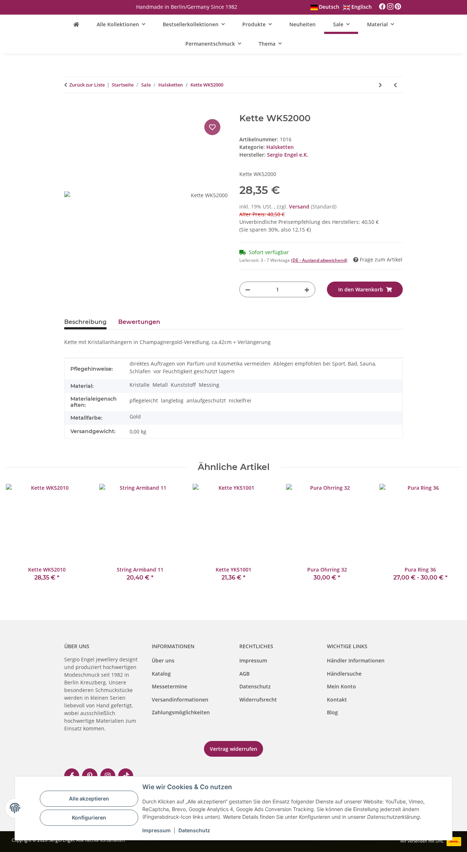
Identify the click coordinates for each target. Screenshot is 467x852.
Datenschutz (255, 686)
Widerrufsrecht (258, 699)
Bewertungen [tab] (139, 321)
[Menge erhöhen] (307, 289)
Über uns (163, 660)
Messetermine (169, 686)
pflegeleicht (144, 400)
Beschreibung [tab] (85, 321)
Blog (332, 712)
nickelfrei (240, 400)
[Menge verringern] (248, 289)
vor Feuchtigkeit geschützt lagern (194, 371)
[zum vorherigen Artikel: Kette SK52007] (395, 85)
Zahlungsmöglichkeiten (181, 712)
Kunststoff (183, 384)
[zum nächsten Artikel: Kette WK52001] (380, 85)
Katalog (161, 673)
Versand (300, 206)
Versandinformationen (180, 699)
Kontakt (337, 699)
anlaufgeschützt (206, 400)
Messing (209, 384)
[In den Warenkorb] (70, 109)
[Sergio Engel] (76, 24)
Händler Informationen (356, 660)
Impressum (253, 660)
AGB (244, 673)
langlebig (172, 400)
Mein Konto (341, 686)
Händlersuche (344, 673)
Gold (135, 416)
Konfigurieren (89, 817)
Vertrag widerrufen (233, 748)
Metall (160, 384)
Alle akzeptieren (89, 798)
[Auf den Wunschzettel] (212, 127)
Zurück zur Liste (87, 84)
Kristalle (140, 384)
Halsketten (280, 147)
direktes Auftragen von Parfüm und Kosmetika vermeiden (200, 363)
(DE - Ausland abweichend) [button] (319, 260)
